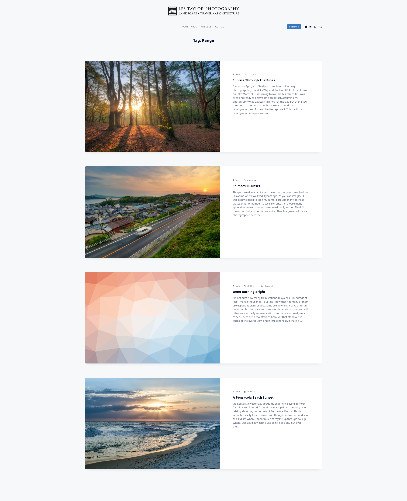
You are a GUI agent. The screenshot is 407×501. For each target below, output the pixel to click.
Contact (220, 26)
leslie (237, 74)
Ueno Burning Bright (249, 291)
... (271, 113)
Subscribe (294, 26)
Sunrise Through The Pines (254, 80)
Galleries (207, 26)
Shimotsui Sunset (246, 186)
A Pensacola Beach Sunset (253, 397)
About (195, 26)
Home (185, 26)
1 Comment (268, 286)
